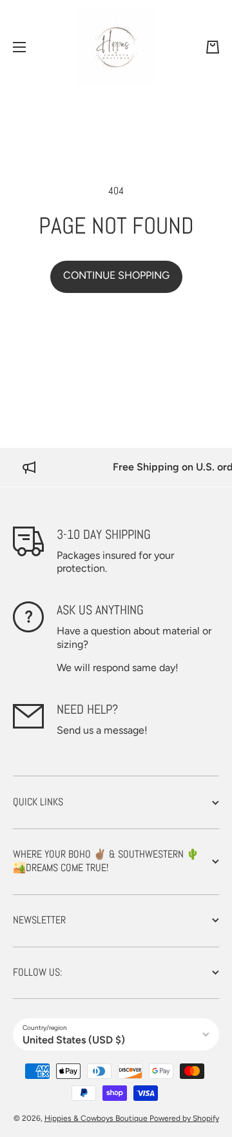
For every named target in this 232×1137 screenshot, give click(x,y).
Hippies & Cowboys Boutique (97, 1118)
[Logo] (116, 47)
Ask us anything (100, 609)
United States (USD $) (74, 1040)
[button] (212, 47)
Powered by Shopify (184, 1118)
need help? (87, 709)
